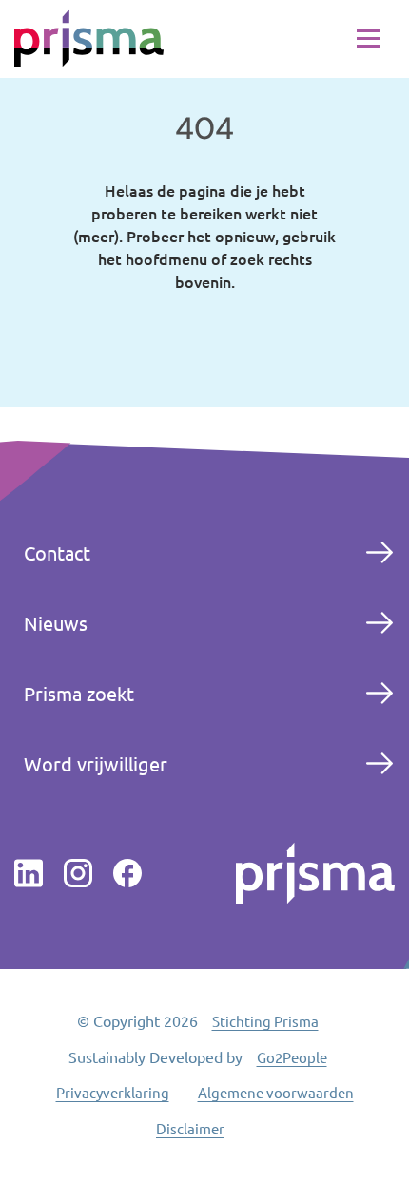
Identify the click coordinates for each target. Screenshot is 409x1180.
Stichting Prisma (265, 1021)
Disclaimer (190, 1128)
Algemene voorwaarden (276, 1092)
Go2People (292, 1057)
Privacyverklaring (112, 1092)
